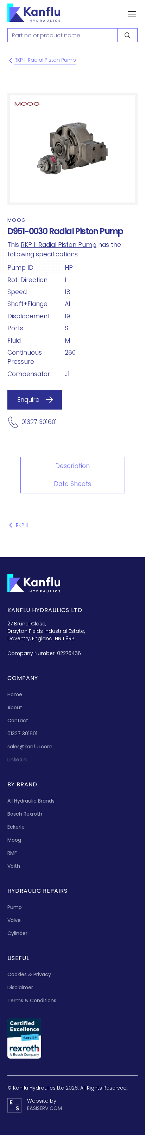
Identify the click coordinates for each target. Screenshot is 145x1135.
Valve (14, 920)
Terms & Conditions (31, 1000)
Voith (13, 865)
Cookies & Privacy (29, 974)
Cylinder (17, 933)
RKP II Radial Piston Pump (58, 245)
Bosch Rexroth (24, 813)
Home (14, 694)
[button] (131, 14)
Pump (14, 907)
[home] (41, 14)
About (14, 707)
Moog (14, 839)
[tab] (72, 466)
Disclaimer (20, 987)
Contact (17, 720)
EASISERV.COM (44, 1108)
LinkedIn (17, 759)
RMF (12, 852)
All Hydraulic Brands (31, 800)
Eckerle (16, 826)
